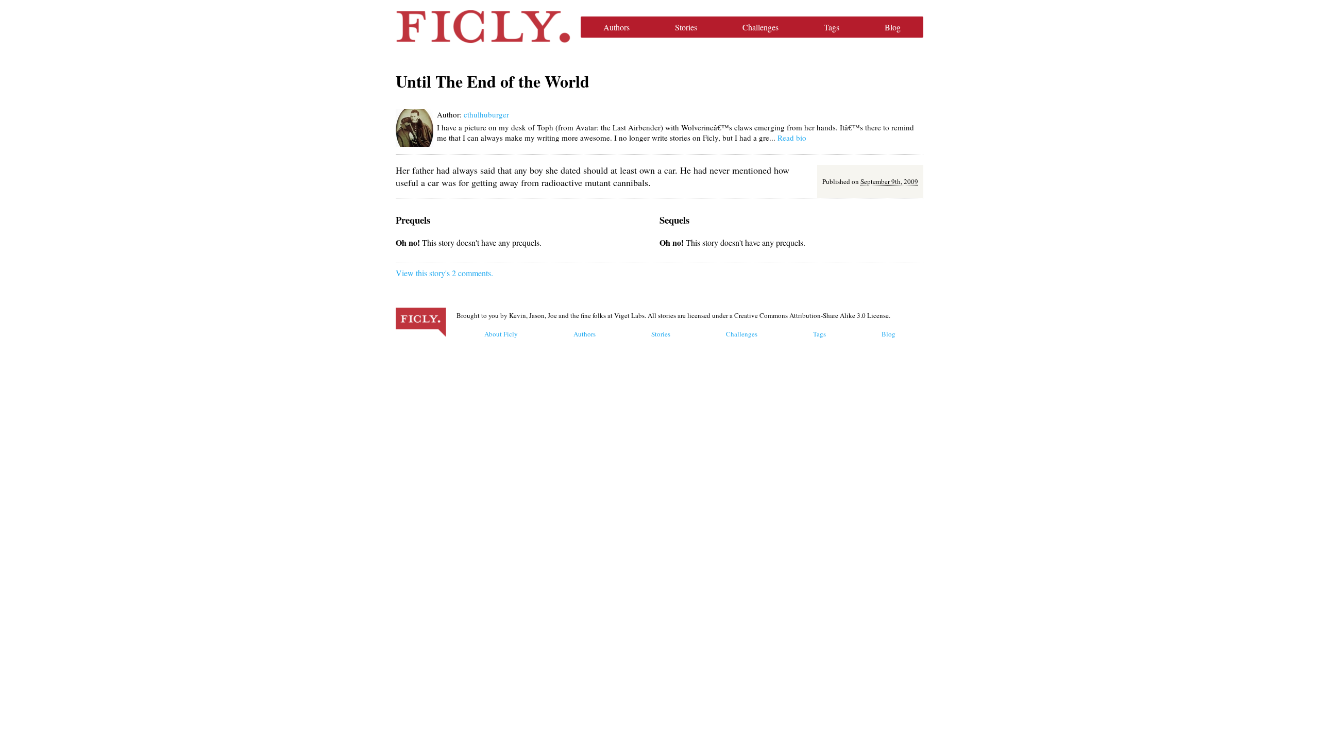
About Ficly (501, 334)
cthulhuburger (486, 114)
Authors (616, 27)
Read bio (791, 137)
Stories (686, 27)
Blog (893, 27)
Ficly (483, 26)
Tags (831, 27)
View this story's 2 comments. (444, 272)
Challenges (760, 27)
